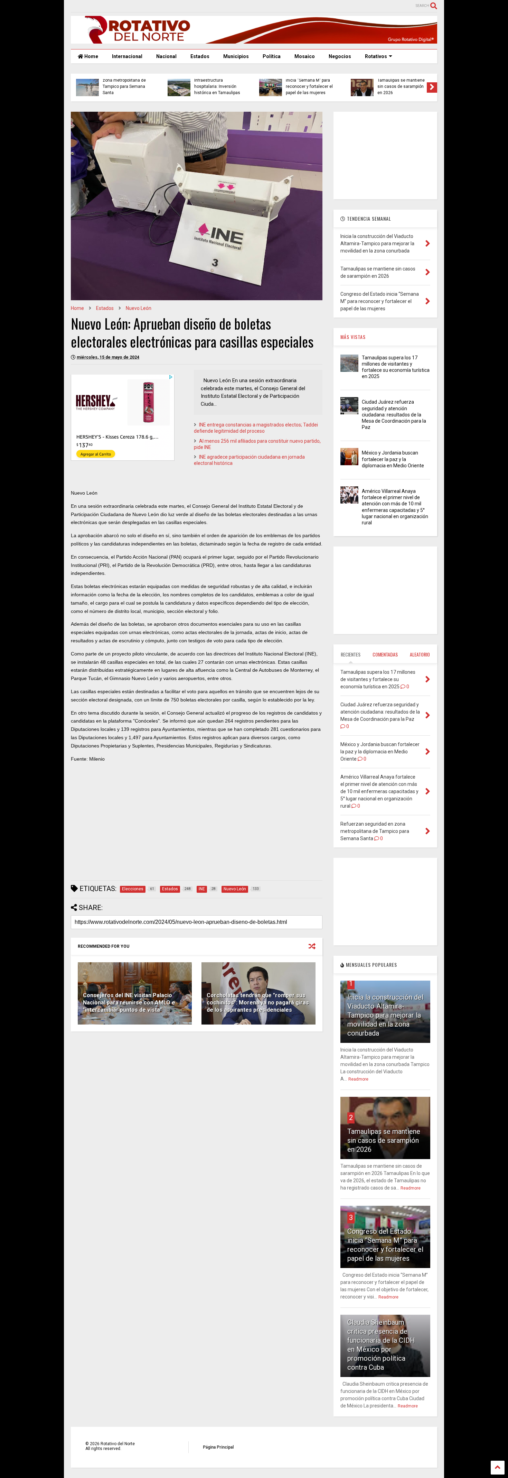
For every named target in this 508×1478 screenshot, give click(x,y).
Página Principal (218, 1447)
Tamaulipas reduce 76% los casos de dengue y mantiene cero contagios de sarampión (218, 83)
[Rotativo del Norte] (254, 40)
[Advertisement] (196, 826)
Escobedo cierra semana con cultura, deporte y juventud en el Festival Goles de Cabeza (401, 83)
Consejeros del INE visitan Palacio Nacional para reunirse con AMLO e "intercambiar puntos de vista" (129, 1002)
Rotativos (376, 56)
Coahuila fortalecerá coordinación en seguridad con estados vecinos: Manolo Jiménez (127, 83)
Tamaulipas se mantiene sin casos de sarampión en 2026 (383, 1140)
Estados (199, 56)
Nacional (166, 56)
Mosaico (304, 56)
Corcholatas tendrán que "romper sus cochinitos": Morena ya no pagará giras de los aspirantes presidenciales (258, 1002)
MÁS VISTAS (353, 336)
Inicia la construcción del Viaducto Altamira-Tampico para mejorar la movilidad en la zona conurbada (385, 1015)
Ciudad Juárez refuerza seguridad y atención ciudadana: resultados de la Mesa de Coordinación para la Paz (394, 414)
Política (272, 56)
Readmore (358, 1079)
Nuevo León (138, 308)
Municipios (236, 56)
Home (90, 56)
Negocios (340, 56)
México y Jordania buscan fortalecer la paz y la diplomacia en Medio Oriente (393, 459)
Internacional (127, 56)
